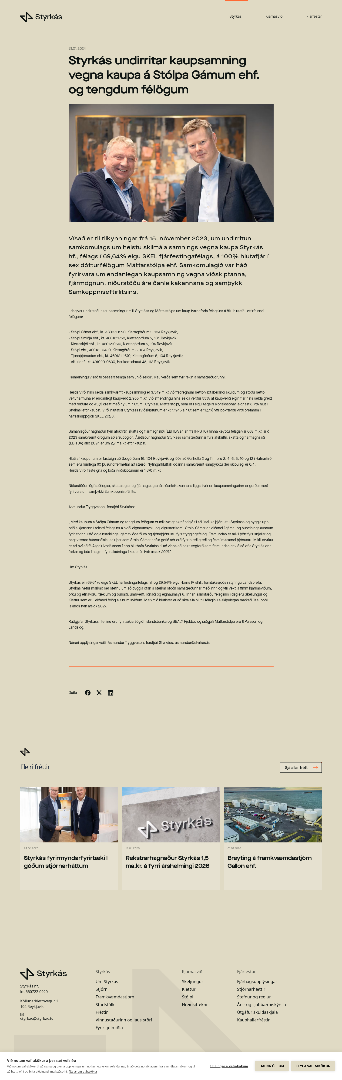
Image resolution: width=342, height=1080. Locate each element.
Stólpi (187, 997)
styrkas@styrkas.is (36, 1018)
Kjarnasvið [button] (273, 16)
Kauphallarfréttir (253, 1020)
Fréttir (102, 1012)
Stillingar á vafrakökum (229, 1066)
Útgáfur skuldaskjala (257, 1012)
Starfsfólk (105, 1004)
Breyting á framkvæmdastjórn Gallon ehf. (270, 861)
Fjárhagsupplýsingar (257, 981)
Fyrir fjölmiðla (109, 1027)
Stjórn (101, 989)
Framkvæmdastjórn (115, 997)
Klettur (188, 989)
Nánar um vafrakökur (83, 1071)
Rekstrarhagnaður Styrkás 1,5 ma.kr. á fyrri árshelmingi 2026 (167, 861)
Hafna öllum (272, 1066)
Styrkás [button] (235, 16)
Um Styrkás (107, 981)
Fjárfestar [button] (314, 16)
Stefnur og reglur (254, 997)
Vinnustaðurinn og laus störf (124, 1020)
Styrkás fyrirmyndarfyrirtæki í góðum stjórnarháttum (65, 861)
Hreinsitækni (194, 1004)
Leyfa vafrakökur (313, 1066)
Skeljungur (192, 981)
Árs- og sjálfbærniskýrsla (261, 1004)
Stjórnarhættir (251, 989)
